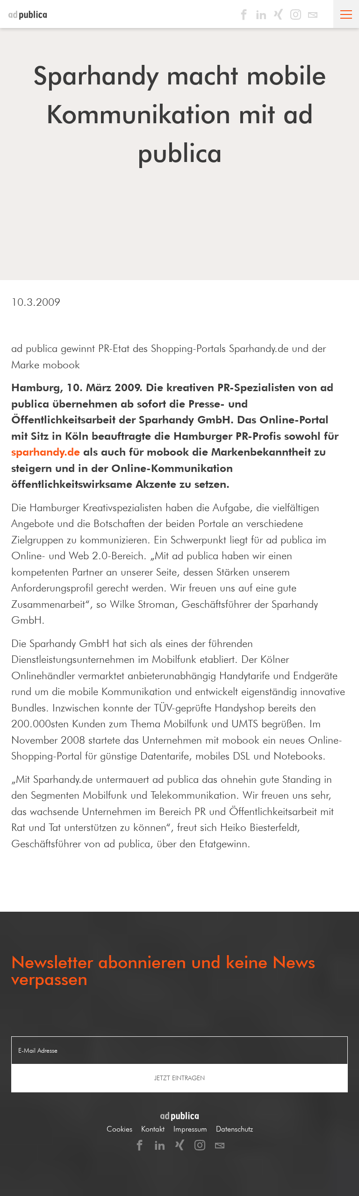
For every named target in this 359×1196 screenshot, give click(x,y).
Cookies (119, 1129)
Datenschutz (234, 1129)
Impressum (190, 1129)
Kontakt (153, 1129)
